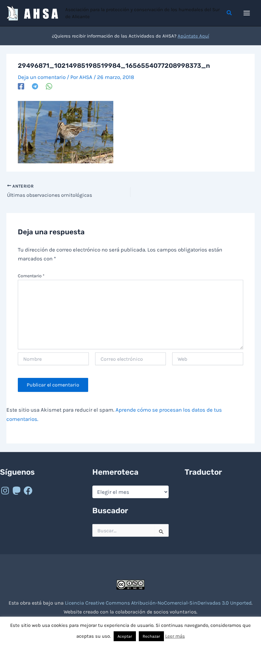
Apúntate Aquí (193, 36)
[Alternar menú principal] (247, 13)
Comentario (31, 276)
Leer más (175, 636)
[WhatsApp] (49, 85)
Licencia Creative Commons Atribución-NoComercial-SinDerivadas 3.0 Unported (158, 603)
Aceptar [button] (124, 636)
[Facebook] (21, 85)
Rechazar (151, 636)
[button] (229, 13)
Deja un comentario (42, 77)
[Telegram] (35, 85)
